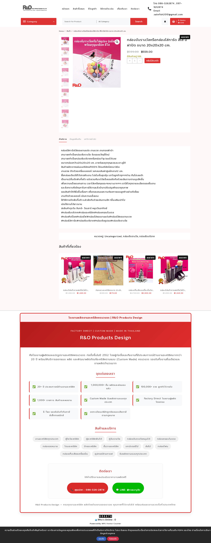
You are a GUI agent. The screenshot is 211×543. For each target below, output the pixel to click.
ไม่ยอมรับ (113, 538)
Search (138, 21)
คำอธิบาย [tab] (63, 139)
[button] (117, 42)
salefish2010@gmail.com (168, 14)
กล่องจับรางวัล (130, 236)
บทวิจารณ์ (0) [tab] (90, 139)
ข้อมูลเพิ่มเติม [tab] (75, 139)
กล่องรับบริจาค (147, 236)
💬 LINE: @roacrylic (128, 490)
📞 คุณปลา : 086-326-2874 (87, 490)
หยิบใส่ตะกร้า (152, 60)
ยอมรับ (101, 538)
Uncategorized (113, 236)
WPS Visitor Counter (111, 523)
